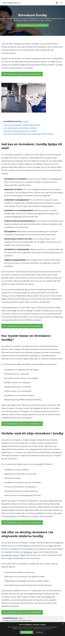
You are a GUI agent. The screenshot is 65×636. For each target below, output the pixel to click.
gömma (25, 121)
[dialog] (32, 629)
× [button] (63, 624)
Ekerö (35, 552)
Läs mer (50, 628)
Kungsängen (6, 555)
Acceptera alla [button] (26, 632)
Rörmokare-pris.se (11, 2)
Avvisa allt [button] (39, 632)
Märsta (16, 555)
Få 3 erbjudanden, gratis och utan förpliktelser (32, 25)
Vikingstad (28, 552)
